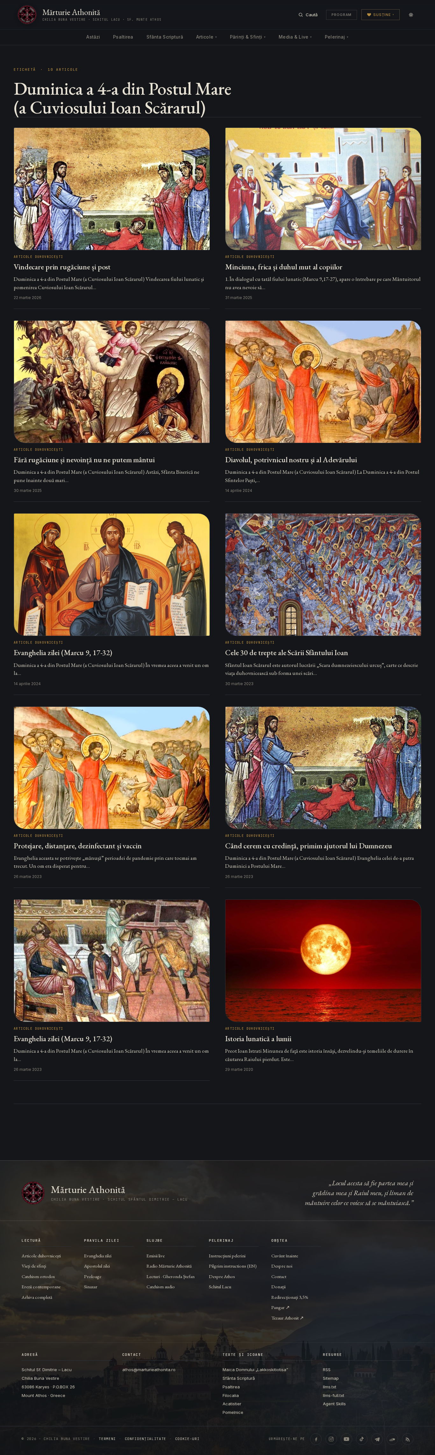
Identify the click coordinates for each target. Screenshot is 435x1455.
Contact (278, 1276)
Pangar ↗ (280, 1307)
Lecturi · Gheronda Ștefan (170, 1276)
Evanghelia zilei (97, 1256)
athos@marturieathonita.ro (148, 1369)
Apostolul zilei (97, 1266)
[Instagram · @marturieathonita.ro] (331, 1439)
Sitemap (331, 1378)
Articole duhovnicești (41, 1256)
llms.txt (329, 1386)
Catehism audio (160, 1286)
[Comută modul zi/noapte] (410, 14)
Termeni (107, 1439)
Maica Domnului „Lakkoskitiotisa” (255, 1369)
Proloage (92, 1276)
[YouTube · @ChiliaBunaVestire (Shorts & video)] (346, 1439)
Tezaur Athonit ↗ (287, 1318)
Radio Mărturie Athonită (169, 1266)
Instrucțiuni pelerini (227, 1256)
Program (342, 14)
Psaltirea (123, 37)
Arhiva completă (37, 1297)
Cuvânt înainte (284, 1256)
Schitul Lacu (220, 1286)
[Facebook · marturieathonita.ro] (316, 1439)
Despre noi (281, 1266)
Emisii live (155, 1256)
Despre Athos (222, 1276)
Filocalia (231, 1395)
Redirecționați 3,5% (289, 1297)
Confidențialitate (145, 1439)
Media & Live (295, 37)
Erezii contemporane (41, 1286)
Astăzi (93, 37)
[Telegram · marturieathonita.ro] (377, 1439)
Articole (206, 37)
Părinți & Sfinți (248, 37)
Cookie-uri (187, 1439)
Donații (278, 1286)
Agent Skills (334, 1403)
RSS (327, 1369)
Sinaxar (90, 1286)
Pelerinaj (336, 37)
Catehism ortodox (38, 1276)
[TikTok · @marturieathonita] (361, 1439)
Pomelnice (233, 1412)
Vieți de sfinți (34, 1266)
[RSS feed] (407, 1439)
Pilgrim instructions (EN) (233, 1266)
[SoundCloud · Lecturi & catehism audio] (392, 1439)
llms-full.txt (333, 1395)
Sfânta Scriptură (164, 37)
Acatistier (232, 1403)
